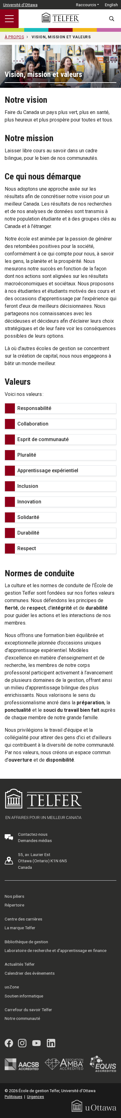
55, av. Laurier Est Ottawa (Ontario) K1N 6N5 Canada (42, 861)
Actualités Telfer (20, 964)
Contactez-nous (32, 834)
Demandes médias (35, 840)
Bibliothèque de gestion (26, 941)
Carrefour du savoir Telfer (28, 1009)
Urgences (35, 1096)
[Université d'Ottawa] (94, 1105)
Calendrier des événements (30, 973)
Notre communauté (22, 1018)
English (111, 4)
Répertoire (14, 904)
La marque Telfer (20, 927)
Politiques (13, 1096)
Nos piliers (14, 896)
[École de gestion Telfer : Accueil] (60, 17)
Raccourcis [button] (86, 4)
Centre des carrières (23, 918)
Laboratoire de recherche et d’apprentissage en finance (55, 950)
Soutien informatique (24, 995)
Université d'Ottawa (20, 4)
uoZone (12, 986)
